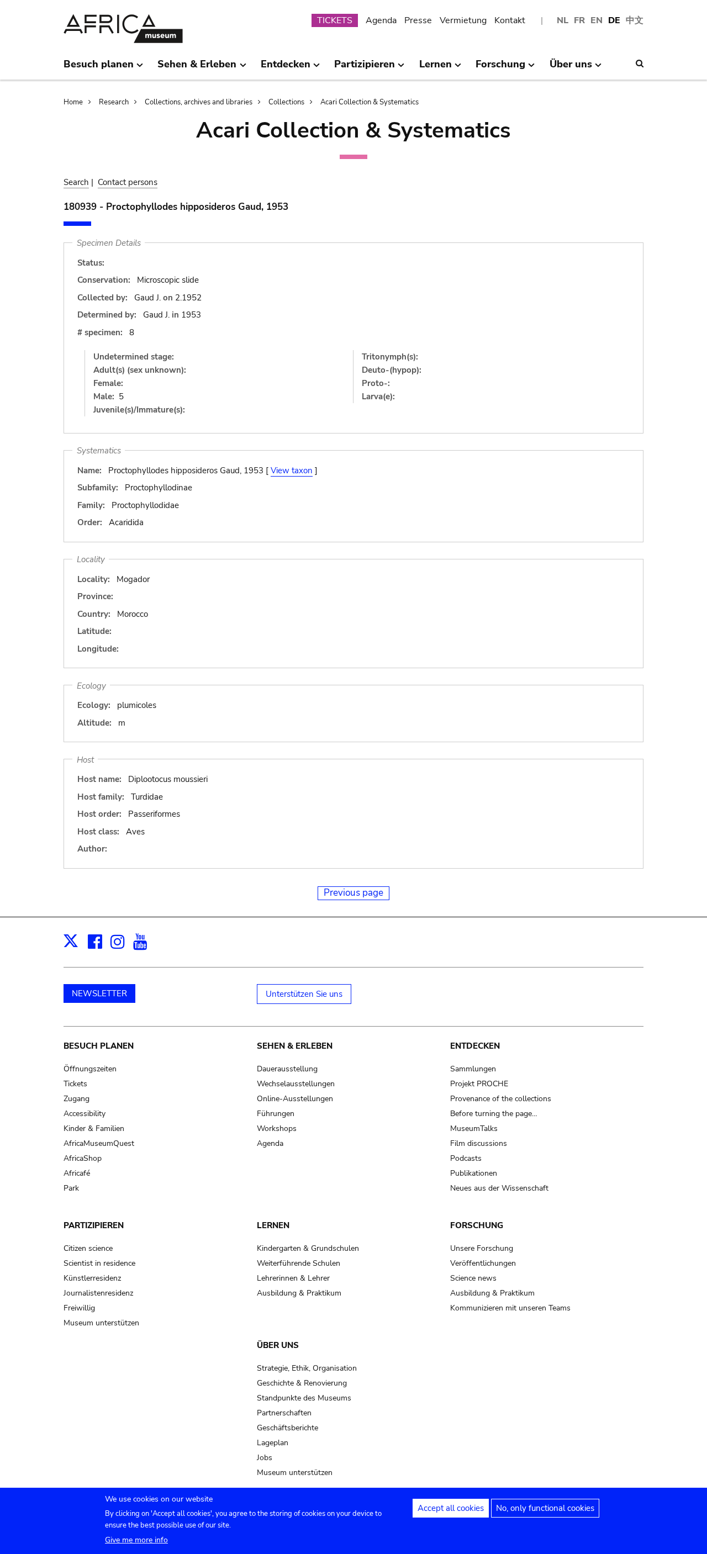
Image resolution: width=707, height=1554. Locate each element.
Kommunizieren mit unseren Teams (510, 1308)
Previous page (353, 892)
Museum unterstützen (101, 1323)
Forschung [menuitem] (500, 68)
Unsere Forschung (481, 1248)
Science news (473, 1278)
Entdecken (475, 1045)
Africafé (77, 1173)
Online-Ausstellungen (295, 1098)
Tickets (75, 1084)
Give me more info (136, 1540)
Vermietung (463, 20)
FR (579, 20)
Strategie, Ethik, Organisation (307, 1368)
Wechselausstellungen (296, 1084)
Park (71, 1188)
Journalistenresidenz (98, 1293)
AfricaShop (83, 1158)
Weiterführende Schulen (298, 1263)
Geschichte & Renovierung (302, 1383)
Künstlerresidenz (92, 1278)
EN (596, 20)
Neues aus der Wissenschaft (499, 1188)
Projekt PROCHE (479, 1084)
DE (614, 20)
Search (76, 182)
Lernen (273, 1225)
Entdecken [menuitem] (285, 68)
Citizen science (88, 1248)
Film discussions (478, 1143)
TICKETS (334, 20)
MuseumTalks (474, 1128)
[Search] (639, 63)
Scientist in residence (99, 1263)
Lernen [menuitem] (435, 68)
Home (73, 102)
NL (562, 20)
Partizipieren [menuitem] (364, 68)
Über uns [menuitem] (571, 68)
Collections (286, 102)
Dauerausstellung (287, 1069)
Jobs (264, 1457)
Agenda (381, 20)
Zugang (76, 1098)
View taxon (292, 470)
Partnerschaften (284, 1413)
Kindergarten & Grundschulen (308, 1248)
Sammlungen (473, 1069)
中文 (634, 20)
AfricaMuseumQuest (99, 1143)
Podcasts (466, 1158)
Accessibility (84, 1113)
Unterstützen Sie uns (304, 994)
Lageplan (272, 1442)
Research (114, 102)
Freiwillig (79, 1308)
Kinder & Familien (94, 1128)
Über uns (278, 1345)
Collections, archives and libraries (198, 102)
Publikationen (473, 1173)
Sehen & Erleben (295, 1045)
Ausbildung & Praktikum (299, 1293)
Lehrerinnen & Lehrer (293, 1278)
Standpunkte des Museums (304, 1398)
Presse (418, 20)
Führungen (275, 1113)
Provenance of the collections (500, 1098)
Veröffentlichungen (483, 1263)
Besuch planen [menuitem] (99, 68)
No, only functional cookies (545, 1508)
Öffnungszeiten (90, 1069)
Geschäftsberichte (287, 1428)
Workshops (277, 1128)
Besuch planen (99, 1045)
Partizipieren (94, 1225)
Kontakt (509, 20)
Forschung (476, 1225)
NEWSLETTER (99, 993)
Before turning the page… (493, 1113)
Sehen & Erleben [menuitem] (196, 68)
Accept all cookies (451, 1508)
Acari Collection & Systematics (369, 102)
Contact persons (127, 182)
